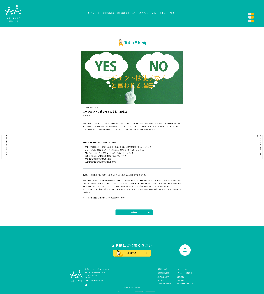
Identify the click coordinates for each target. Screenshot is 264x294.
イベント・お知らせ (159, 13)
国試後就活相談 (108, 13)
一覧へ (134, 212)
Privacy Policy (139, 291)
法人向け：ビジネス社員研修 (164, 282)
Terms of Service (150, 291)
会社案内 (173, 13)
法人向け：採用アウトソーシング (185, 282)
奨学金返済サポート (164, 276)
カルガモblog (143, 13)
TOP (185, 251)
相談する (132, 253)
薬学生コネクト (93, 13)
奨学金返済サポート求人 (126, 13)
